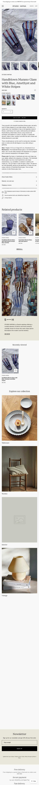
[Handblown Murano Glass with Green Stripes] (9, 103)
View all (19, 249)
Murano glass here (16, 169)
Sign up (19, 748)
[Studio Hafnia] (19, 6)
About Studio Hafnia (7, 177)
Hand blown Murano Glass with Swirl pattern (25, 240)
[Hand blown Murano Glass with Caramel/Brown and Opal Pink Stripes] (13, 103)
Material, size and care (8, 181)
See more (7, 334)
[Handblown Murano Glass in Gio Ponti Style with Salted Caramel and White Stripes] (18, 97)
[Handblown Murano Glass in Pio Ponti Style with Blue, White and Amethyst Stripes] (23, 97)
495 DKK (4, 244)
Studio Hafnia (7, 74)
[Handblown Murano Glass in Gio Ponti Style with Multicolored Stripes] (9, 97)
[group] (19, 1)
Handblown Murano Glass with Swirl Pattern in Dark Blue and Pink (8, 241)
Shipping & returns (7, 185)
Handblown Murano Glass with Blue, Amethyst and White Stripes (9, 379)
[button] (31, 6)
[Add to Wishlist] (35, 90)
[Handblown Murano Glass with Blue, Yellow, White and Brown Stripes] (33, 97)
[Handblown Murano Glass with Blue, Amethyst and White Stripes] (6, 66)
